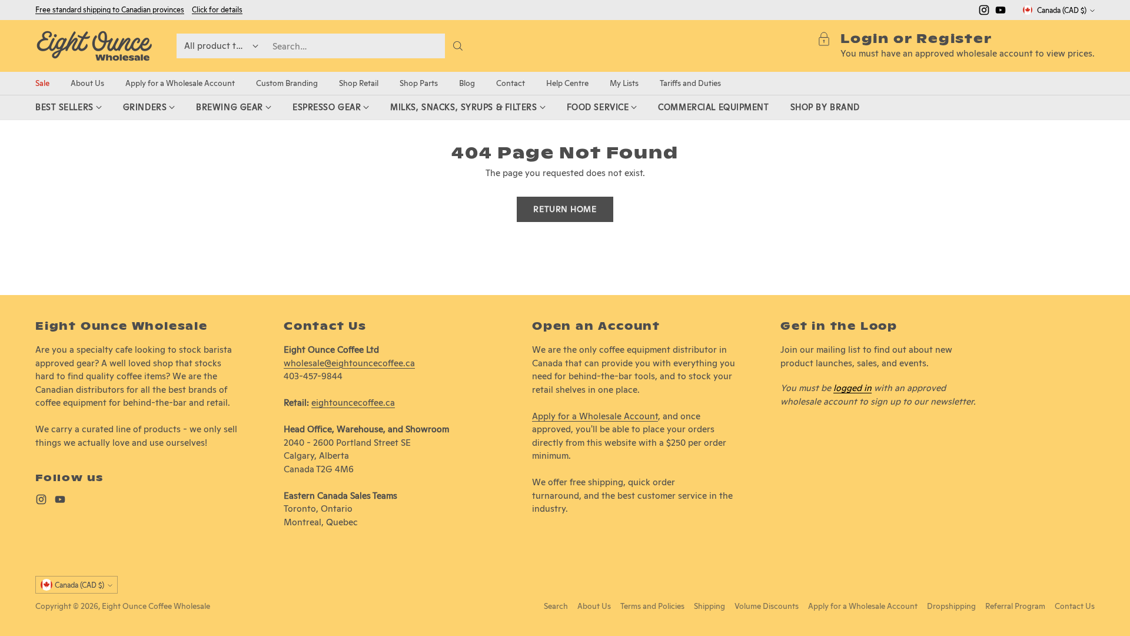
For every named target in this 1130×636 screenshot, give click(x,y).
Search (556, 606)
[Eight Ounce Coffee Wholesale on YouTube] (1000, 12)
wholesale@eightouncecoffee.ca (349, 363)
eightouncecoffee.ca (353, 402)
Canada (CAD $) (1061, 10)
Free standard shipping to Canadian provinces (109, 10)
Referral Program (1015, 606)
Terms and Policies (652, 606)
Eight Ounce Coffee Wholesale (156, 606)
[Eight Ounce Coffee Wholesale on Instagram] (984, 12)
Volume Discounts (766, 606)
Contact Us (1075, 606)
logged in (852, 387)
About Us (594, 606)
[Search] (458, 46)
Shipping (709, 606)
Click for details (217, 10)
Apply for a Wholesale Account (595, 416)
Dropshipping (951, 606)
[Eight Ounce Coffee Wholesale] (94, 45)
